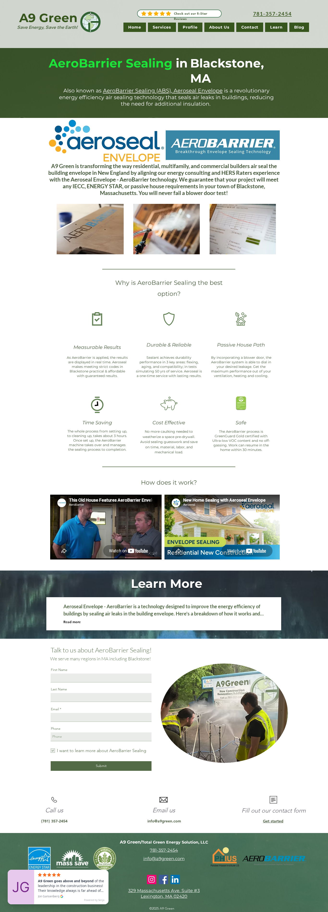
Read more (72, 622)
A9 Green (48, 18)
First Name (59, 669)
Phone (56, 728)
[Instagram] (151, 879)
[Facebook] (163, 879)
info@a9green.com (164, 821)
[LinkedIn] (175, 879)
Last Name (59, 689)
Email (55, 709)
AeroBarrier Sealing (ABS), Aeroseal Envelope (163, 90)
